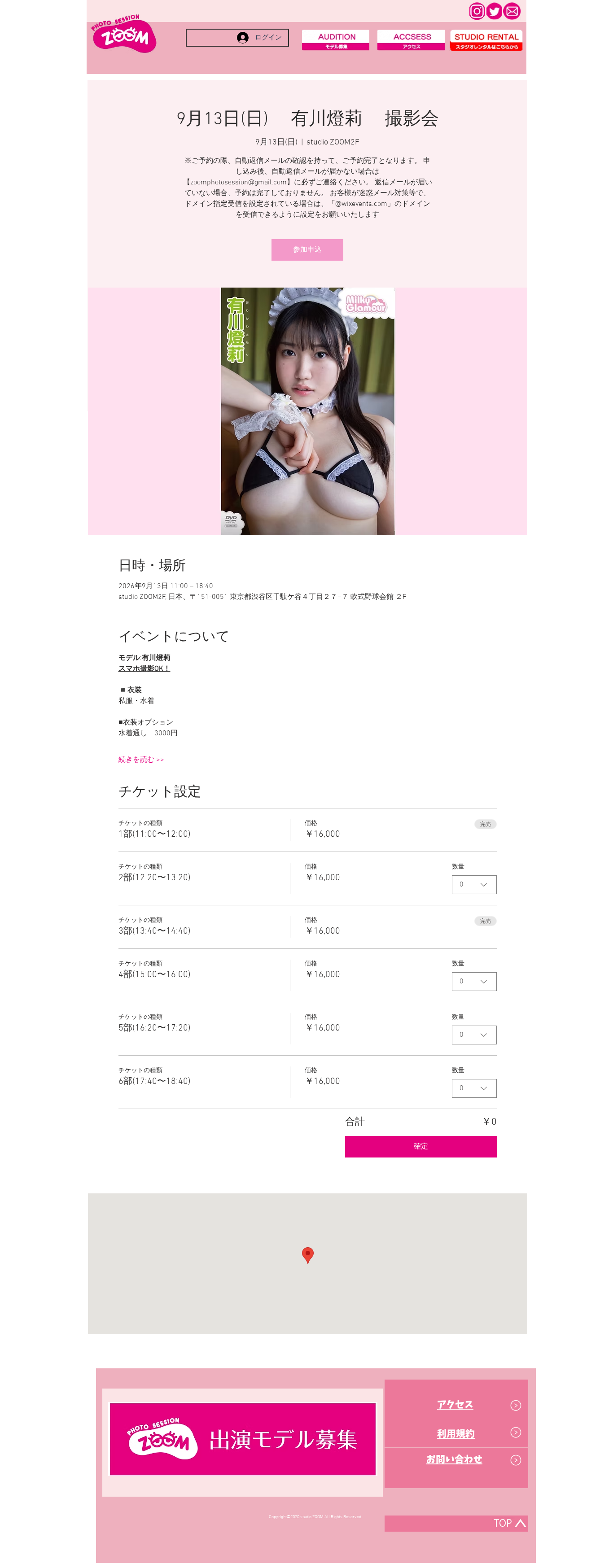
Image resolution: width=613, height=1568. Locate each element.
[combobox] (474, 884)
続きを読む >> (141, 760)
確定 (421, 1146)
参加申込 (307, 249)
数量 (458, 867)
